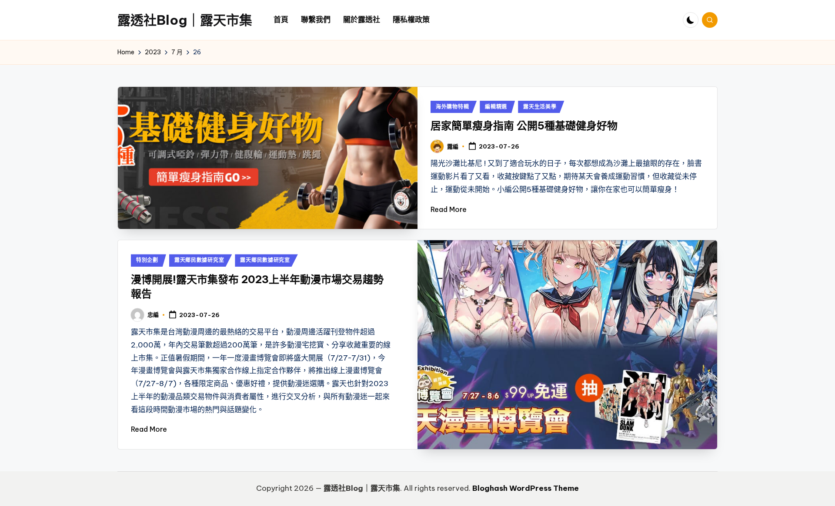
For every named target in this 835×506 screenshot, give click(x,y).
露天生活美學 (539, 106)
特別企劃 (147, 260)
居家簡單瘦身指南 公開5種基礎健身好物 (524, 125)
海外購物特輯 (452, 106)
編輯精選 (496, 106)
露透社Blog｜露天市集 (184, 20)
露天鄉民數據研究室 (199, 260)
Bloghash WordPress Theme (525, 488)
